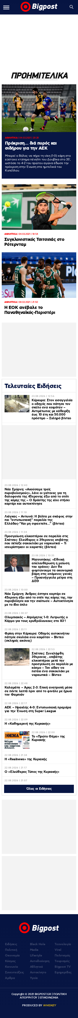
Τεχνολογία (63, 944)
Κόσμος (10, 961)
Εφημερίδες (63, 972)
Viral (58, 950)
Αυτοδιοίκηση (39, 961)
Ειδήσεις (11, 944)
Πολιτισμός (62, 956)
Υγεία (34, 978)
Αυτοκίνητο (38, 972)
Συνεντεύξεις (14, 972)
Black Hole (37, 944)
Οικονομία (12, 956)
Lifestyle (36, 956)
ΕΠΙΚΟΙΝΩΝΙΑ (49, 997)
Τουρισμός (62, 961)
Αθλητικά (36, 967)
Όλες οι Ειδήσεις (39, 789)
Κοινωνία (11, 967)
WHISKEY (49, 1005)
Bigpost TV (63, 967)
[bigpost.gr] (39, 7)
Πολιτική (11, 950)
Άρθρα (10, 978)
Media (34, 950)
